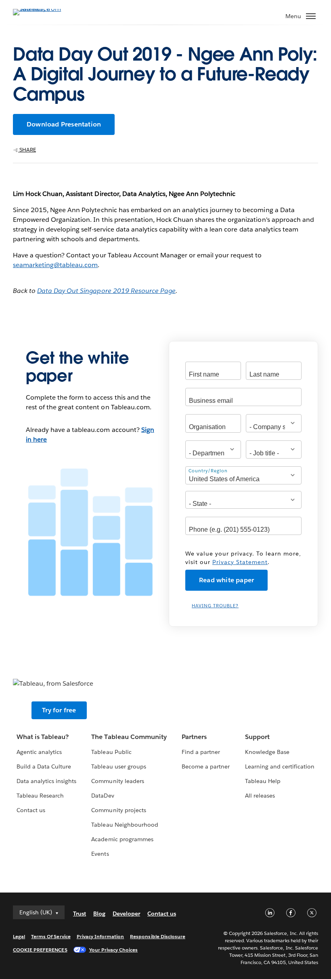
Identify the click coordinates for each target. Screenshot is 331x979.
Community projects (118, 810)
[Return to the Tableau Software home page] (41, 8)
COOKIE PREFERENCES (40, 949)
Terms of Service (50, 936)
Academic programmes (122, 839)
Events (100, 853)
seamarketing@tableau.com (55, 265)
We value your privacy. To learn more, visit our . (243, 558)
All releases (260, 795)
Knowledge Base (267, 752)
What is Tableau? (43, 737)
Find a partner (201, 752)
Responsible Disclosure (157, 936)
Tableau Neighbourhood (124, 824)
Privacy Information (100, 936)
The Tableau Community (128, 737)
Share (27, 149)
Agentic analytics (39, 752)
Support (257, 737)
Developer (126, 913)
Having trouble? (215, 606)
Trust (79, 913)
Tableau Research (40, 795)
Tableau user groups (118, 766)
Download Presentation (64, 124)
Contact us (31, 810)
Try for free (59, 710)
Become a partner (206, 766)
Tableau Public (111, 752)
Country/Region (208, 470)
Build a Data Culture (44, 766)
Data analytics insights (46, 781)
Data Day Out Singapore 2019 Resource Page (106, 290)
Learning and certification (280, 766)
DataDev (102, 795)
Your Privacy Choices (113, 949)
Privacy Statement (240, 562)
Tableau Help (263, 781)
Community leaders (117, 781)
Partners (194, 737)
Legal (19, 936)
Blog (99, 913)
